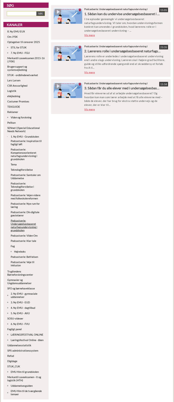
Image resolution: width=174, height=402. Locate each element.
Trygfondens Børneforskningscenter (20, 273)
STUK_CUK (13, 366)
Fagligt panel (14, 329)
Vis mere (89, 35)
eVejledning (13, 96)
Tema (14, 164)
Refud (10, 355)
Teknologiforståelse (22, 169)
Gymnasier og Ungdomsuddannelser (19, 281)
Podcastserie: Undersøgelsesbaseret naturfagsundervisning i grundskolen (24, 225)
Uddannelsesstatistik (19, 345)
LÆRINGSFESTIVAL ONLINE (27, 334)
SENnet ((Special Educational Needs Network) (23, 129)
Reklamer (12, 111)
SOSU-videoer (15, 318)
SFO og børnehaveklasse (21, 288)
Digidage (12, 361)
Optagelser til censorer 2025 (23, 41)
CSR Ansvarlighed (17, 85)
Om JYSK (12, 36)
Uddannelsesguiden (22, 385)
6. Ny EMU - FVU (20, 323)
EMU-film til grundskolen (25, 371)
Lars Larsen (13, 80)
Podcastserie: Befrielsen (24, 256)
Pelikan (11, 122)
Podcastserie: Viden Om (24, 235)
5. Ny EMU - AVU (20, 313)
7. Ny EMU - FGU (20, 52)
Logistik (11, 90)
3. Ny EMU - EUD (20, 302)
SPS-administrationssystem (22, 350)
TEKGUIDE (13, 106)
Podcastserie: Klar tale (23, 240)
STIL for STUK (19, 47)
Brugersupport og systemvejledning (17, 68)
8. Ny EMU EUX (16, 31)
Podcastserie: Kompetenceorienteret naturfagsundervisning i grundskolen (24, 154)
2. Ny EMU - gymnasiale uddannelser (24, 295)
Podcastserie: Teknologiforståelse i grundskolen (22, 186)
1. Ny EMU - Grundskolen (25, 136)
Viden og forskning (21, 117)
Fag (13, 246)
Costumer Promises (18, 101)
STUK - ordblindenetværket (22, 75)
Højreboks (20, 251)
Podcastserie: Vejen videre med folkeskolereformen (25, 197)
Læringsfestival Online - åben (27, 340)
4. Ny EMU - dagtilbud (23, 307)
